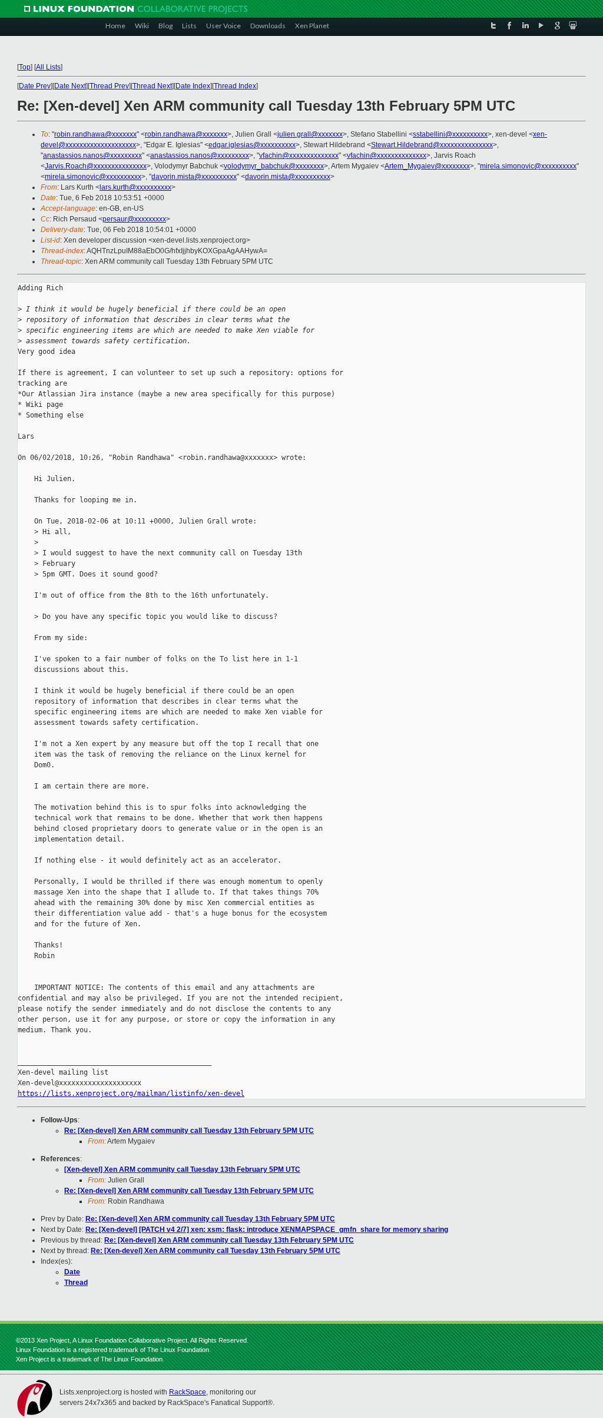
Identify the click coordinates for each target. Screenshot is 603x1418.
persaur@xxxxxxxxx (134, 219)
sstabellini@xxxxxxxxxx (450, 134)
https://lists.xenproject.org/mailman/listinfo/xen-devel (131, 1093)
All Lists (48, 67)
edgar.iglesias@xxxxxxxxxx (252, 145)
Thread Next (152, 86)
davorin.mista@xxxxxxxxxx (194, 177)
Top (25, 67)
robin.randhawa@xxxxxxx (95, 134)
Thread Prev (109, 86)
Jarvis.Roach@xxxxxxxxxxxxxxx (96, 166)
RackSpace (187, 1392)
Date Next (70, 86)
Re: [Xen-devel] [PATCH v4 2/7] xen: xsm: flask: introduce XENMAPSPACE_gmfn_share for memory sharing (266, 1229)
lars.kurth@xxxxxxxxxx (135, 187)
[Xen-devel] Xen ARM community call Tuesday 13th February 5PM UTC (182, 1169)
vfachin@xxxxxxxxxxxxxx (299, 155)
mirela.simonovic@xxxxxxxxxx (528, 166)
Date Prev (35, 86)
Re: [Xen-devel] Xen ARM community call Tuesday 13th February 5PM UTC (189, 1131)
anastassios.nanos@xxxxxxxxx (92, 155)
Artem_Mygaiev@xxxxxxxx (427, 166)
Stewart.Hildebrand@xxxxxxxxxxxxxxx (432, 145)
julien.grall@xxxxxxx (310, 134)
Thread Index (235, 86)
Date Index (192, 86)
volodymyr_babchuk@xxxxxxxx (274, 166)
